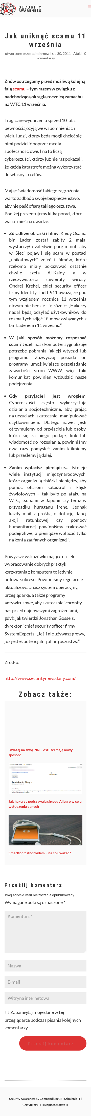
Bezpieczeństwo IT (56, 1105)
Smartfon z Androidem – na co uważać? (40, 853)
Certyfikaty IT (31, 1105)
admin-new (41, 53)
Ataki (77, 53)
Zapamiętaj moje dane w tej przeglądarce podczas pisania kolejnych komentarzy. (43, 1019)
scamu (19, 88)
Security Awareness (22, 1099)
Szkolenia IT (72, 1099)
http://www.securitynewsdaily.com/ (40, 678)
